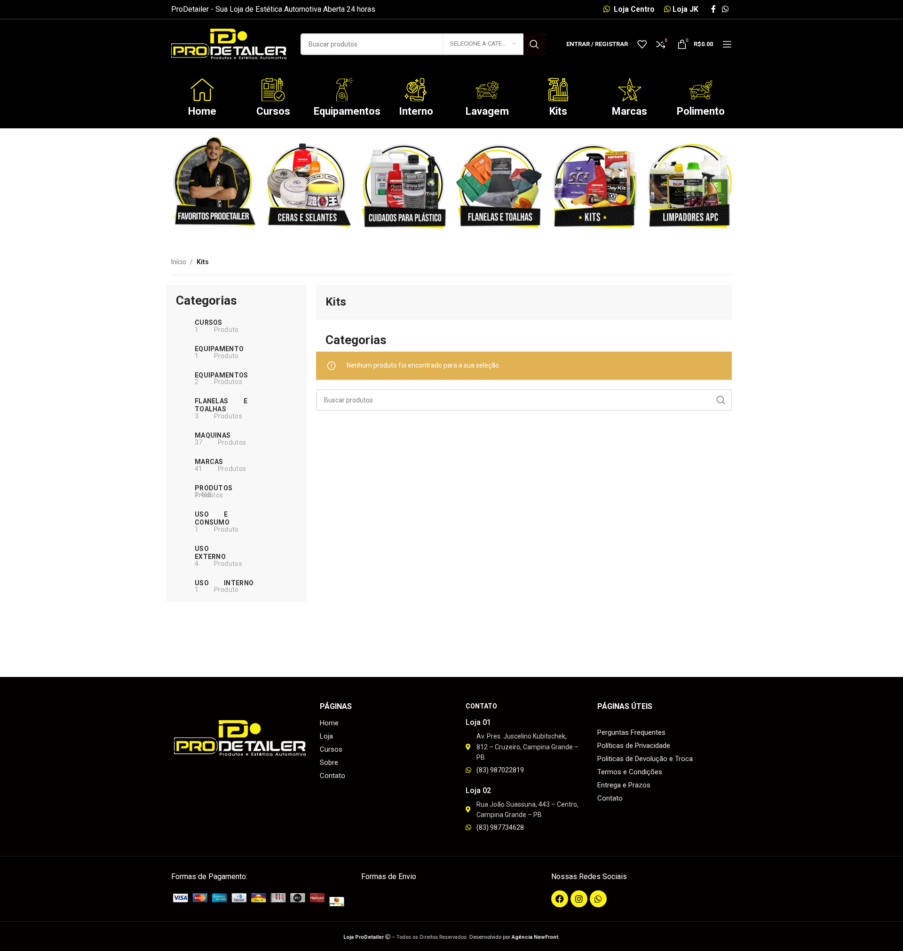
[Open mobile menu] (727, 44)
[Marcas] (630, 90)
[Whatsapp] (598, 898)
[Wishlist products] (642, 44)
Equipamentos (347, 111)
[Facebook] (559, 898)
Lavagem (487, 111)
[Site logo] (228, 43)
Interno (416, 111)
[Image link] (261, 899)
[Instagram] (578, 898)
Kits (558, 111)
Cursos (273, 111)
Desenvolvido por (513, 937)
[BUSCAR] (534, 44)
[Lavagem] (487, 90)
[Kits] (558, 90)
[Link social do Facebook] (713, 9)
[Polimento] (701, 90)
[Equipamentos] (344, 90)
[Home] (202, 90)
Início (178, 262)
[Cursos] (273, 90)
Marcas (629, 111)
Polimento (701, 111)
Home (202, 111)
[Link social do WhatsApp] (725, 9)
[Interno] (416, 90)
